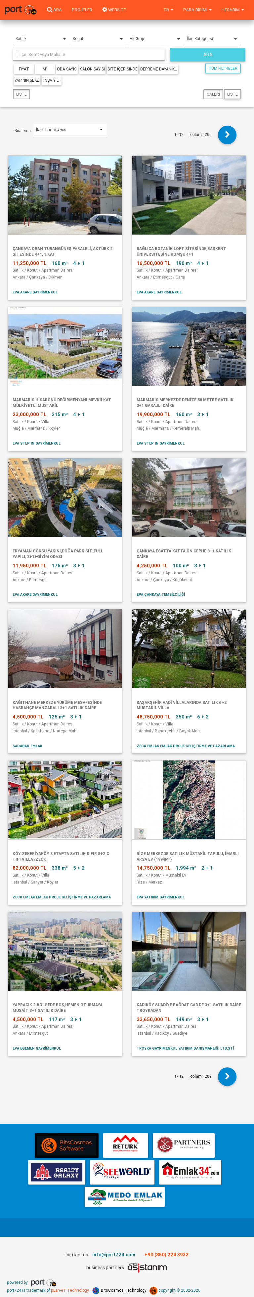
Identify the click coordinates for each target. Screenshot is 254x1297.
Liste (21, 94)
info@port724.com (113, 1255)
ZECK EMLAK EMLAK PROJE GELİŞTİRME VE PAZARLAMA (186, 746)
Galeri (213, 94)
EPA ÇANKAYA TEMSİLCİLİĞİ (161, 594)
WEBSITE (116, 10)
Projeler (82, 10)
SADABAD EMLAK (27, 746)
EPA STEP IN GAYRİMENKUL (37, 443)
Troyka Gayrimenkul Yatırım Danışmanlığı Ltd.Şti (185, 1048)
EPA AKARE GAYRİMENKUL (35, 292)
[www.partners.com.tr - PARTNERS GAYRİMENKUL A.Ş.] (184, 1145)
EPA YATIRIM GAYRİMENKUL (161, 897)
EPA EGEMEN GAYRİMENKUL (37, 1048)
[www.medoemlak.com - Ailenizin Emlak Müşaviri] (124, 1197)
